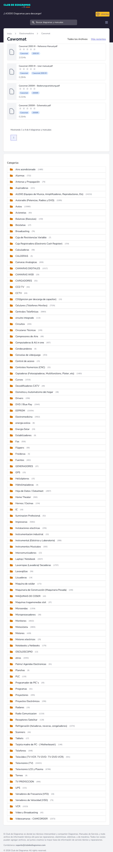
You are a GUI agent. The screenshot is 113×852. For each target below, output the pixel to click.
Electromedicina (26, 33)
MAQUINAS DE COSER (27, 596)
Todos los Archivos (77, 39)
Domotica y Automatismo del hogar (34, 392)
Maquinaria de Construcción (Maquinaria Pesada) (41, 590)
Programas (21, 688)
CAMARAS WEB (24, 274)
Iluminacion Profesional (27, 515)
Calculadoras (22, 249)
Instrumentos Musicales (28, 546)
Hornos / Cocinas (24, 503)
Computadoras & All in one (29, 342)
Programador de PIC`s (27, 682)
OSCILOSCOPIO (24, 651)
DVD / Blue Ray (23, 404)
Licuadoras (21, 577)
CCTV (18, 293)
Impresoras (21, 522)
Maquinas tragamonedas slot (30, 602)
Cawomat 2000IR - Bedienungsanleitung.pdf (39, 85)
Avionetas (20, 212)
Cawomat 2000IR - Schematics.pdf (35, 105)
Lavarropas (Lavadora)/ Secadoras (33, 565)
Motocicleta (21, 627)
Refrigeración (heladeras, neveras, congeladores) (41, 726)
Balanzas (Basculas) (25, 219)
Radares (19, 707)
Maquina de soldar (25, 583)
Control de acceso (24, 361)
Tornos (19, 775)
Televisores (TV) (24, 763)
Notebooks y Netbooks (27, 645)
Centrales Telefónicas (26, 311)
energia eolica (22, 423)
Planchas (20, 670)
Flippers (19, 447)
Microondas (21, 608)
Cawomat (45, 33)
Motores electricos (25, 639)
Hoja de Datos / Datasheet (29, 491)
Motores (19, 633)
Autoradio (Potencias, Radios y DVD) (34, 200)
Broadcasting (22, 231)
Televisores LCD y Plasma (29, 769)
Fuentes (19, 460)
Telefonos (20, 750)
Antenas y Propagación (27, 181)
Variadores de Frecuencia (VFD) (32, 794)
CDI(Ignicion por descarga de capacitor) (35, 299)
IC (16, 509)
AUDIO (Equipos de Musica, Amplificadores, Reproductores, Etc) (49, 194)
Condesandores (23, 348)
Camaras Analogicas (26, 262)
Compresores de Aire (26, 336)
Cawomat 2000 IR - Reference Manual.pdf (38, 46)
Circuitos (20, 324)
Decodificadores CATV (27, 386)
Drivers (19, 398)
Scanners (20, 732)
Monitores (20, 620)
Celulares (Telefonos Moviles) (31, 305)
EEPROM (20, 410)
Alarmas (19, 175)
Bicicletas (20, 225)
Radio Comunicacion (26, 713)
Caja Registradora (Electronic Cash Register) (38, 243)
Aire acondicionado (25, 169)
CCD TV (19, 287)
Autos (18, 206)
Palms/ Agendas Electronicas (30, 664)
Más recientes (98, 39)
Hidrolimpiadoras (24, 484)
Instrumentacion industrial (29, 534)
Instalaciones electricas (27, 528)
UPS (17, 787)
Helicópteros (22, 478)
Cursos (19, 379)
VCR (17, 806)
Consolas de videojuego (28, 355)
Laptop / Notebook (25, 559)
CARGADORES (23, 280)
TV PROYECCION (24, 781)
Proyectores (21, 695)
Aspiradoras (21, 188)
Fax (17, 441)
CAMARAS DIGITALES (27, 268)
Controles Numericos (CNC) (30, 367)
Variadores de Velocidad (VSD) (31, 800)
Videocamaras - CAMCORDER (31, 818)
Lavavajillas (21, 571)
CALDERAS (21, 256)
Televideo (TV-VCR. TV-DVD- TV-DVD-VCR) (39, 757)
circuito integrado (24, 317)
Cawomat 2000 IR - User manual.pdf (36, 66)
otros (18, 658)
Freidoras (20, 454)
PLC (17, 676)
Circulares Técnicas (25, 330)
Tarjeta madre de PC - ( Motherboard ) (35, 744)
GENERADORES (24, 466)
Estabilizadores (23, 435)
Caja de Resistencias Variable (30, 237)
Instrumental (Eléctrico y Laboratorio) (35, 540)
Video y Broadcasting (26, 812)
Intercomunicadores (25, 552)
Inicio (9, 33)
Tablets (19, 738)
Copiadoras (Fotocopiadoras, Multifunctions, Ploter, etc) (44, 373)
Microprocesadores (25, 614)
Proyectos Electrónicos (27, 701)
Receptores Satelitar (26, 719)
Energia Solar (22, 429)
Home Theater (23, 497)
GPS (17, 472)
